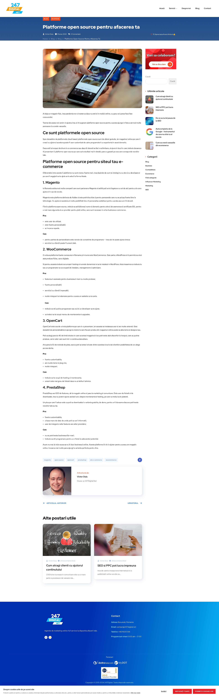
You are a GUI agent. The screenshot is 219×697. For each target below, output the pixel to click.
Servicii (172, 8)
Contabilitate (150, 170)
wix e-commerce (96, 460)
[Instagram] (50, 637)
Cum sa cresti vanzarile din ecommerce (165, 144)
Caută (147, 76)
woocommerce (111, 460)
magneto (47, 460)
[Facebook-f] (45, 637)
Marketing (149, 186)
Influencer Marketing (153, 182)
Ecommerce (149, 174)
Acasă (161, 8)
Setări (163, 691)
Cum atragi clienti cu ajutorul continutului (64, 567)
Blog (197, 8)
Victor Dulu (49, 34)
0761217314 (125, 632)
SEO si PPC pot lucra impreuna (117, 565)
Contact (207, 8)
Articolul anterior (56, 503)
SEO (147, 190)
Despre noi (186, 8)
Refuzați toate (182, 691)
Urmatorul (133, 503)
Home (45, 39)
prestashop (82, 460)
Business (55, 19)
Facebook (140, 460)
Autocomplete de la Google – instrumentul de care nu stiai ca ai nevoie (165, 133)
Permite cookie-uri (204, 691)
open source (59, 460)
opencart (70, 460)
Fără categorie (150, 178)
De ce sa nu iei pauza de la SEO (165, 119)
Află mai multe (135, 693)
